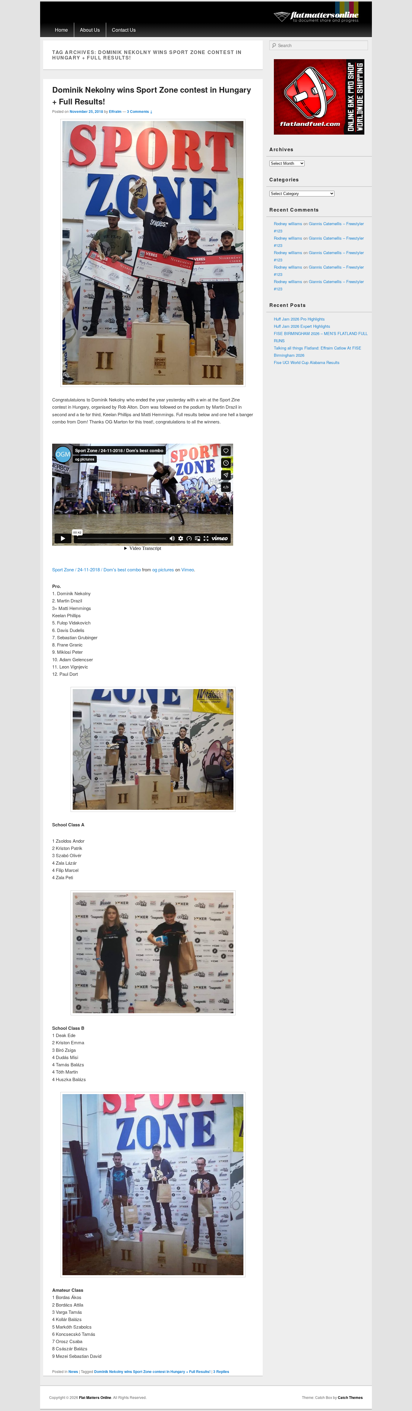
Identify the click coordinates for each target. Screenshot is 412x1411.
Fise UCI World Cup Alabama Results (307, 362)
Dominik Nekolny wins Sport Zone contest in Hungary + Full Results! (152, 1371)
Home (61, 29)
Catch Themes (350, 1397)
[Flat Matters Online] (318, 21)
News (73, 1371)
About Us (90, 29)
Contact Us (124, 29)
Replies (221, 1371)
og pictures (163, 569)
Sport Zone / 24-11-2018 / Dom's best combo (96, 569)
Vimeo (187, 569)
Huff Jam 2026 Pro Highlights (299, 319)
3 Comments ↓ (140, 111)
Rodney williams (288, 223)
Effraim (115, 111)
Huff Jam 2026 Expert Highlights (302, 326)
